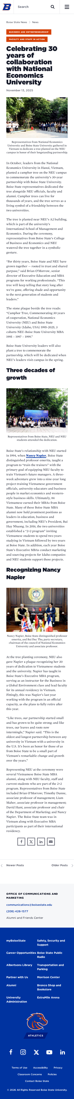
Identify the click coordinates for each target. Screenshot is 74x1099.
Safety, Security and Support (51, 942)
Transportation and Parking (50, 967)
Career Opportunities (21, 952)
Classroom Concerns (30, 1074)
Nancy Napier (36, 455)
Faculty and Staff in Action (27, 39)
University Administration (16, 999)
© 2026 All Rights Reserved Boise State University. (37, 1089)
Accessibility (40, 1067)
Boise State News (16, 22)
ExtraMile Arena (48, 997)
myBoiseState (16, 940)
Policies (52, 1074)
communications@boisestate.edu (29, 904)
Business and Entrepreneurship (29, 32)
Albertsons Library (19, 965)
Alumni (11, 985)
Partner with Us (17, 977)
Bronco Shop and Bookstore (49, 987)
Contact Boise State (37, 1081)
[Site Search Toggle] (53, 7)
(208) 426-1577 (17, 911)
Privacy (58, 1067)
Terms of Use (19, 1067)
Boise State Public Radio (49, 955)
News (35, 22)
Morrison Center (48, 977)
